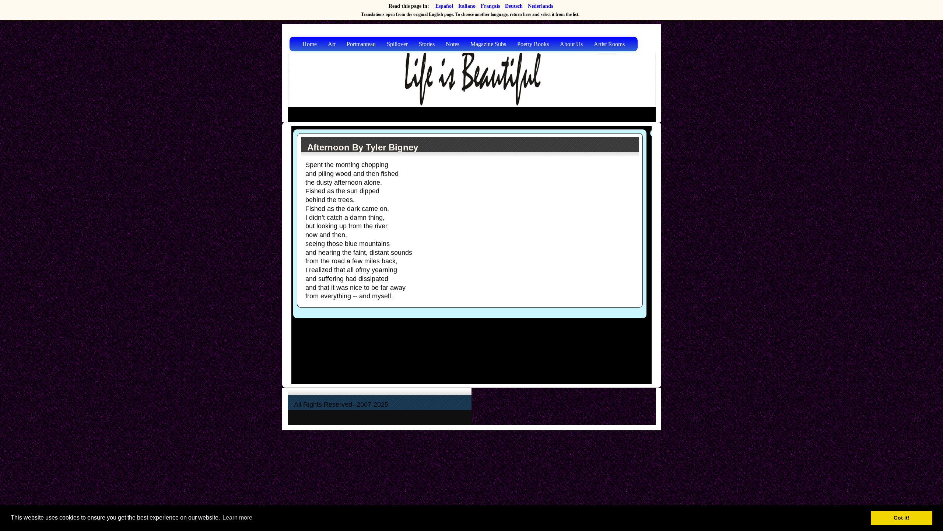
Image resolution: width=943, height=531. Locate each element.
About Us (571, 44)
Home (309, 44)
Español (444, 6)
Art (332, 44)
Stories (427, 44)
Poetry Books (533, 44)
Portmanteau (361, 44)
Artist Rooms (609, 44)
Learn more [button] (237, 517)
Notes (452, 44)
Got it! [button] (901, 518)
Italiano (467, 6)
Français (490, 6)
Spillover (397, 44)
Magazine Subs (488, 44)
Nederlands (540, 6)
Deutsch (514, 6)
